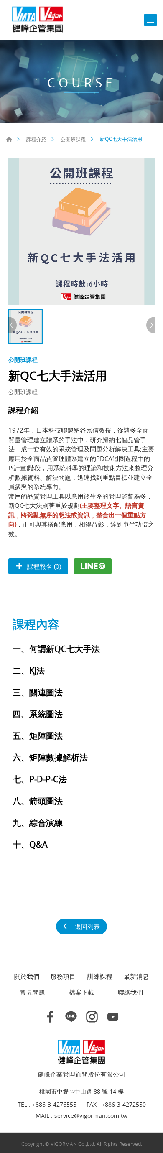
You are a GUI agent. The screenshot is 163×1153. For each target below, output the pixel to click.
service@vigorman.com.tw (90, 1116)
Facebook (50, 1016)
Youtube (113, 1016)
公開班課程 (73, 139)
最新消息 (136, 976)
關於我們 (26, 976)
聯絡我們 (130, 992)
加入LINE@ (93, 566)
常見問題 (32, 992)
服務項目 (63, 976)
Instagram (92, 1016)
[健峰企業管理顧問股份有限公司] (37, 20)
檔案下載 (81, 992)
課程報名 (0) (44, 566)
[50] (81, 231)
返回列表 (87, 926)
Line (71, 1016)
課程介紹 (36, 139)
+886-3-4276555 (54, 1104)
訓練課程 (99, 976)
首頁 (9, 139)
